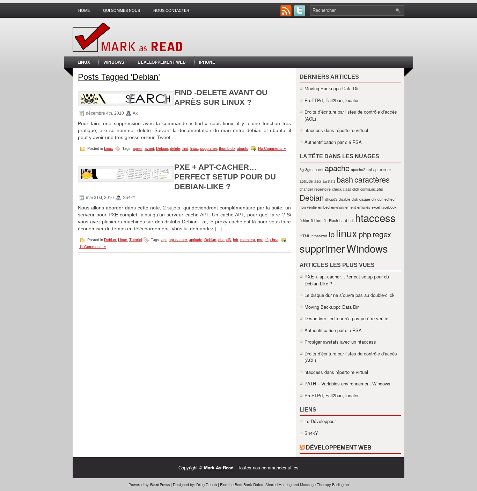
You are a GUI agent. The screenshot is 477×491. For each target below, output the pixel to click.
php (365, 234)
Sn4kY (311, 433)
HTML (305, 235)
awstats (329, 181)
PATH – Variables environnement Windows (347, 383)
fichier (304, 220)
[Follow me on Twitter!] (300, 14)
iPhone (207, 62)
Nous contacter (171, 10)
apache (337, 167)
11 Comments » (92, 247)
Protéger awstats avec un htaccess (340, 341)
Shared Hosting (278, 484)
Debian (162, 148)
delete (175, 148)
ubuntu (242, 148)
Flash (333, 220)
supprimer (208, 148)
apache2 (358, 169)
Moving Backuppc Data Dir (331, 88)
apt (164, 240)
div (374, 199)
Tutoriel (135, 240)
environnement (343, 207)
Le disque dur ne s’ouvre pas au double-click (349, 295)
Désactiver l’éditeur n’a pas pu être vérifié (346, 318)
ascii (317, 181)
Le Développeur (320, 421)
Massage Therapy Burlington (324, 484)
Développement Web (162, 62)
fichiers (316, 220)
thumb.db (227, 148)
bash (345, 179)
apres (137, 148)
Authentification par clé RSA (333, 142)
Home (84, 10)
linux (194, 148)
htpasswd (319, 235)
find (185, 148)
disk (355, 199)
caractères (372, 179)
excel (376, 207)
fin (326, 220)
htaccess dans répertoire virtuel (336, 130)
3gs (308, 169)
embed (324, 207)
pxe (260, 240)
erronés (363, 207)
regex (382, 234)
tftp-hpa (271, 240)
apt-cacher (178, 240)
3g (302, 169)
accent (318, 169)
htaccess (375, 217)
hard (343, 220)
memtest (247, 240)
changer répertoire (315, 189)
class (347, 189)
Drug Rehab (206, 484)
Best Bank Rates (249, 484)
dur (380, 199)
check (337, 189)
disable (344, 199)
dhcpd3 (224, 240)
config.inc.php (371, 189)
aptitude (195, 240)
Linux (84, 62)
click (355, 189)
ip (332, 234)
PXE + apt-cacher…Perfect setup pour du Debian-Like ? (225, 177)
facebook (388, 207)
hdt (235, 240)
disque (364, 199)
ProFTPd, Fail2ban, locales (332, 100)
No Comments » (272, 148)
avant (149, 148)
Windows (113, 62)
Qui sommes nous (121, 10)
